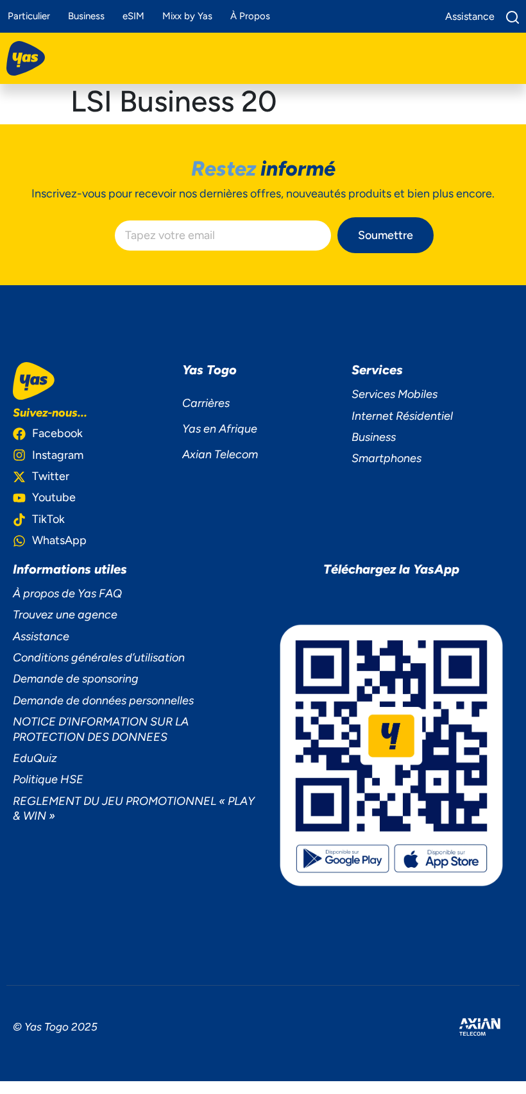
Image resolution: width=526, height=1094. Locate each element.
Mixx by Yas (187, 16)
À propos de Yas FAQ (67, 593)
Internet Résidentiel (402, 416)
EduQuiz (35, 758)
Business (86, 16)
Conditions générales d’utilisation (99, 658)
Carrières (206, 403)
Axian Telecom (220, 454)
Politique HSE (48, 779)
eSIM (133, 16)
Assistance (41, 636)
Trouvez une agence (65, 615)
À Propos (250, 16)
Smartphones (386, 458)
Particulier (29, 16)
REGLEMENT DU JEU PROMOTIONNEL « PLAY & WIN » (134, 808)
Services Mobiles (394, 394)
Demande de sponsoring (76, 679)
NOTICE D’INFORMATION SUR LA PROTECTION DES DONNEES (101, 729)
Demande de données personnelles (103, 700)
